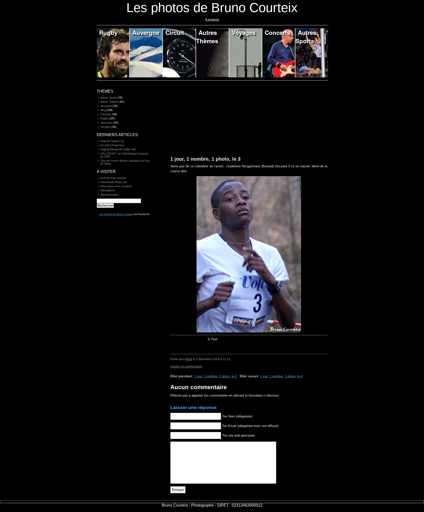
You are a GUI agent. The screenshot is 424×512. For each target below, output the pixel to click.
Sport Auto (106, 122)
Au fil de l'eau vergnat (113, 177)
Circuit (174, 32)
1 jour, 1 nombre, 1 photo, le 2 (215, 376)
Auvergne (145, 32)
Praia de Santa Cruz (112, 141)
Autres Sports (305, 36)
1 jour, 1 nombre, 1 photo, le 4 (281, 376)
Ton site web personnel (238, 435)
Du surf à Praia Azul (112, 145)
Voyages (243, 32)
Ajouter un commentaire (186, 366)
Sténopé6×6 (107, 190)
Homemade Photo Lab (113, 182)
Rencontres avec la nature (116, 186)
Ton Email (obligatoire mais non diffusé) (250, 426)
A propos (212, 19)
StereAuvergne (109, 194)
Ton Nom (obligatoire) (237, 416)
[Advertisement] (207, 121)
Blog (189, 359)
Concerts (277, 32)
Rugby (108, 32)
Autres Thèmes (207, 36)
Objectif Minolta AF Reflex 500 (118, 149)
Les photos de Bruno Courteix (116, 214)
